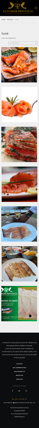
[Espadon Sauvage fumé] (19, 303)
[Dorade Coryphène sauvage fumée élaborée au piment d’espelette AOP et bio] (19, 224)
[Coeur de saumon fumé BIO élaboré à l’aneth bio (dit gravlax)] (19, 144)
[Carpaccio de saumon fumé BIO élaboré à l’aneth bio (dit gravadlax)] (19, 64)
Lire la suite (19, 69)
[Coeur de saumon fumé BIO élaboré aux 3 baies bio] (19, 184)
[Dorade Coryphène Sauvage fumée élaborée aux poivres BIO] (19, 263)
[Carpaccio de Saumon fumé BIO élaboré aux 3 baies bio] (19, 104)
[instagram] (26, 391)
